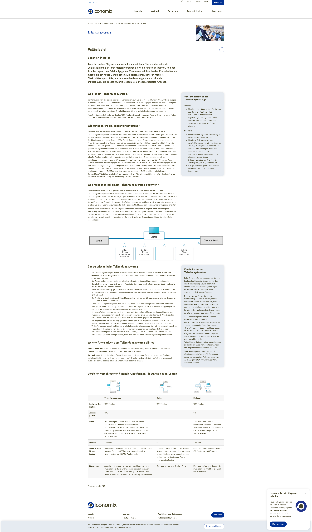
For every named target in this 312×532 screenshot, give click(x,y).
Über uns (126, 514)
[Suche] (182, 1)
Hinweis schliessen (214, 526)
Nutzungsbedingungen (167, 518)
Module (138, 11)
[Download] (221, 49)
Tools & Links (194, 11)
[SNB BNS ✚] (100, 2)
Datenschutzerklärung (123, 528)
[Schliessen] (305, 493)
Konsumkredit (109, 23)
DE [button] (188, 2)
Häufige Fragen (129, 518)
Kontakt (197, 2)
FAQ (206, 2)
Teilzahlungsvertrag (126, 23)
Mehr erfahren (278, 524)
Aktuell (155, 11)
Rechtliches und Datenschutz (170, 514)
